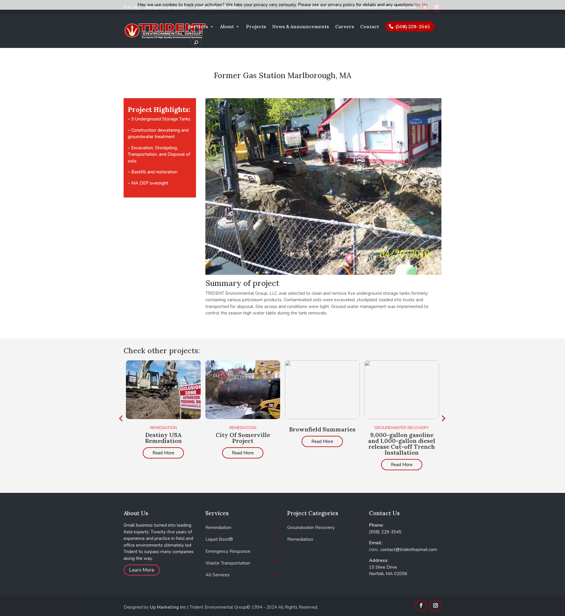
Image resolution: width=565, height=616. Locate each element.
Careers (344, 26)
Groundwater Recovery (401, 428)
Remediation (163, 428)
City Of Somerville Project (243, 437)
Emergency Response (227, 551)
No (425, 5)
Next (443, 418)
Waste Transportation (227, 563)
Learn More (141, 570)
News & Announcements (300, 26)
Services (198, 26)
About (227, 26)
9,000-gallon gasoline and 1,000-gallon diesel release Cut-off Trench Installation (401, 443)
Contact (369, 26)
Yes (417, 5)
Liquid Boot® (219, 539)
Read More (163, 453)
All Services (217, 575)
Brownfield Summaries (322, 429)
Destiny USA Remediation (163, 437)
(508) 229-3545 (413, 26)
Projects (256, 26)
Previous (121, 418)
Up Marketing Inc (168, 607)
